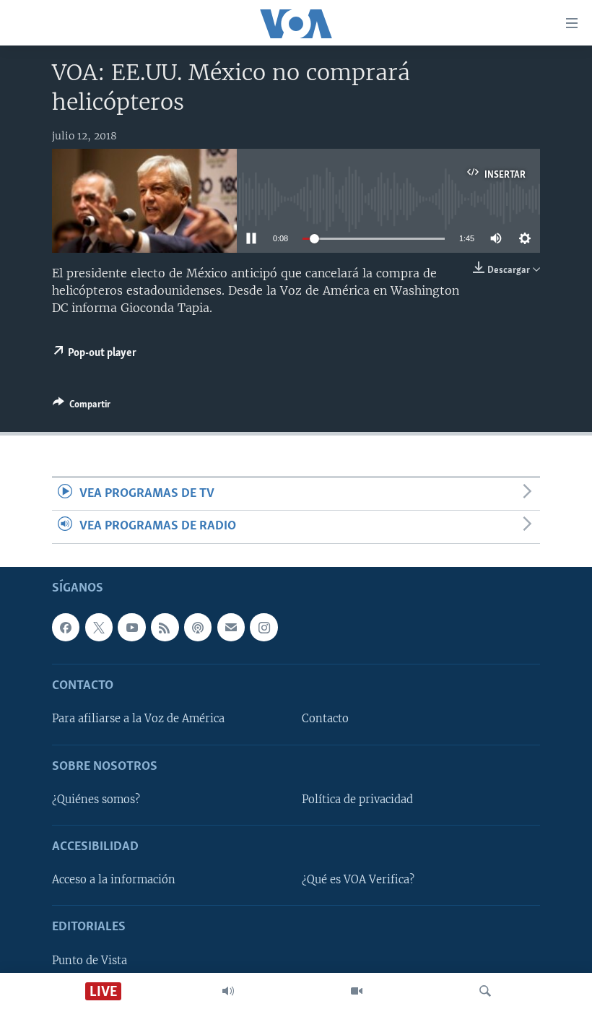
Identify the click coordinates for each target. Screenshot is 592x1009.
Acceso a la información (113, 879)
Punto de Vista (89, 959)
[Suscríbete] (231, 627)
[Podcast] (198, 627)
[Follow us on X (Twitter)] (99, 627)
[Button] (81, 406)
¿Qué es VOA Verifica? (358, 879)
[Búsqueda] (485, 991)
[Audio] (228, 991)
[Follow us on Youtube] (131, 627)
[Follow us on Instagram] (263, 627)
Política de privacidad (357, 799)
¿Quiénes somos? (96, 799)
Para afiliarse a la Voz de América (138, 718)
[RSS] (164, 627)
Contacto (325, 718)
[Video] (356, 991)
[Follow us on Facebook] (65, 627)
